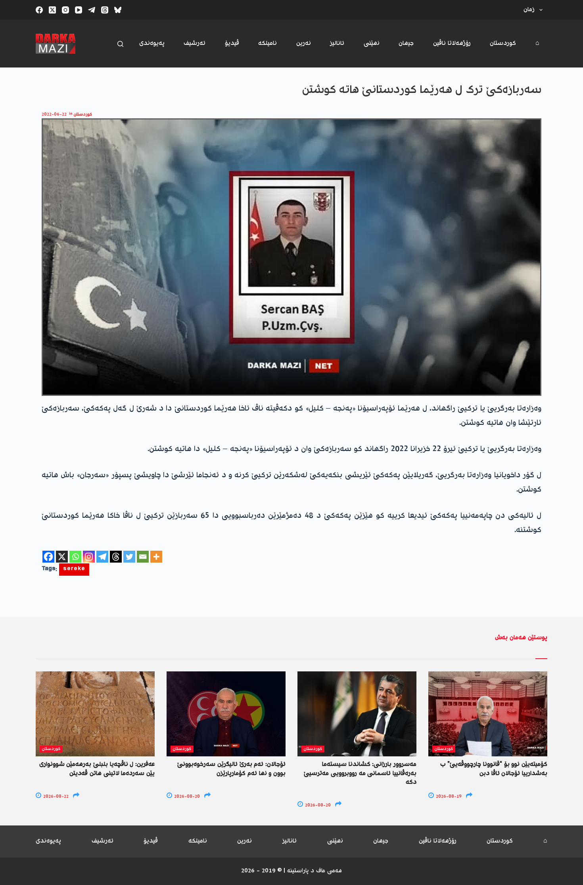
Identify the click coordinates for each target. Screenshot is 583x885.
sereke (74, 569)
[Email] (143, 557)
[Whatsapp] (75, 557)
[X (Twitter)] (52, 9)
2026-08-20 (186, 796)
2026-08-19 (448, 796)
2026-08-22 (55, 796)
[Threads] (104, 9)
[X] (62, 557)
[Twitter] (129, 557)
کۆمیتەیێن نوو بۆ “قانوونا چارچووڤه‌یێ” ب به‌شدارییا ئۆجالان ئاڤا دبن (493, 769)
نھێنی (372, 43)
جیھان (406, 43)
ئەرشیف (194, 43)
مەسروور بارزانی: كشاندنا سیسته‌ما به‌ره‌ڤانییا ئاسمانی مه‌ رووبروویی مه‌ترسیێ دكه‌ (360, 773)
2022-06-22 (54, 114)
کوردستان (503, 43)
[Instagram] (65, 9)
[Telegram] (91, 9)
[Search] (120, 44)
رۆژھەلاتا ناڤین (452, 43)
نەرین (303, 43)
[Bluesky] (117, 9)
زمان (529, 9)
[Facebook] (39, 9)
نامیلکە (267, 43)
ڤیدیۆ (232, 43)
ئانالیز (337, 43)
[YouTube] (78, 9)
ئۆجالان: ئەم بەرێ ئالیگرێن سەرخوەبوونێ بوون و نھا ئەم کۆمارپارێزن (231, 769)
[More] (156, 557)
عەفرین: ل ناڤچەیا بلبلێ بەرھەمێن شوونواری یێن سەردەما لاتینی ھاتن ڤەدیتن (97, 769)
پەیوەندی (152, 43)
